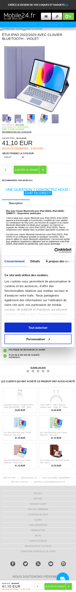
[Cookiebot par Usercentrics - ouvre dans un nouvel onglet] (55, 250)
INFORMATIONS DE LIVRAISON (16, 132)
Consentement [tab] (14, 261)
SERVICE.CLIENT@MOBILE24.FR (49, 481)
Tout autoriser (38, 327)
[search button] (57, 16)
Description (16, 203)
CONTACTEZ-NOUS (38, 540)
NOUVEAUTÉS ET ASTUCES (38, 546)
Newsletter (38, 530)
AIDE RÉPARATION (38, 525)
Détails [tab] (35, 261)
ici (66, 5)
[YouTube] (50, 563)
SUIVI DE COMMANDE (38, 509)
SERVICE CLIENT (38, 504)
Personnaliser (35, 339)
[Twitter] (25, 563)
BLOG (38, 535)
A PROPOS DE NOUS (38, 514)
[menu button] (46, 16)
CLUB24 (38, 519)
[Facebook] (12, 563)
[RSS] (38, 563)
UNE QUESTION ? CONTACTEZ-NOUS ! (38, 191)
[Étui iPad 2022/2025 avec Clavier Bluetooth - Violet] (37, 112)
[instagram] (63, 563)
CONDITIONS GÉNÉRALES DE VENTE (38, 551)
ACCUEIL (38, 493)
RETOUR (38, 498)
